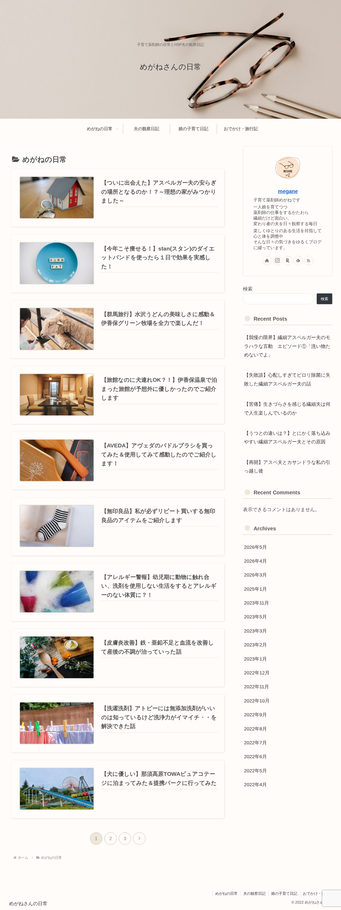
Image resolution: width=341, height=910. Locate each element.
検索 (248, 289)
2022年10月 (257, 701)
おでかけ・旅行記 (318, 893)
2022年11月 (256, 687)
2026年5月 (255, 547)
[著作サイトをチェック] (267, 260)
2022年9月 (255, 714)
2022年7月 (255, 742)
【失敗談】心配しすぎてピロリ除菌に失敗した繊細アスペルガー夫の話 (287, 379)
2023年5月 (255, 617)
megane (288, 191)
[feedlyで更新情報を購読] (298, 260)
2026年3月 (255, 575)
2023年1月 (255, 659)
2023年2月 (255, 644)
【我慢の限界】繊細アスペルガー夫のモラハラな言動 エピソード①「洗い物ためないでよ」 (287, 346)
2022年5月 (255, 770)
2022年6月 (255, 757)
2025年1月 (255, 589)
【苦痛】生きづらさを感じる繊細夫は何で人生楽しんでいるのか (287, 408)
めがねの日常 (226, 893)
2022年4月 (255, 784)
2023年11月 (256, 603)
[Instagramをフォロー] (277, 260)
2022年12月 (257, 672)
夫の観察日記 (254, 893)
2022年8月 (255, 729)
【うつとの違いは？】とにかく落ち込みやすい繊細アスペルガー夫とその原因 (287, 437)
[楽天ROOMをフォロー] (288, 260)
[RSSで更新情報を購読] (308, 260)
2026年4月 (255, 561)
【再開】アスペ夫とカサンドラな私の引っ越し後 (287, 467)
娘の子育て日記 (284, 893)
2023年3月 (255, 631)
